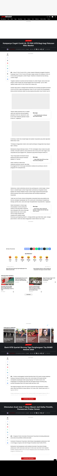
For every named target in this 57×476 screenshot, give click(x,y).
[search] (47, 17)
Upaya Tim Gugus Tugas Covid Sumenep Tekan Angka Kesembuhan (49, 279)
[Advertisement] (28, 8)
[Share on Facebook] (35, 49)
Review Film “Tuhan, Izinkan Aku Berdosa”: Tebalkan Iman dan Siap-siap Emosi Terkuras (40, 210)
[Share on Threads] (42, 49)
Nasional (3, 284)
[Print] (7, 79)
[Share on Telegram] (40, 49)
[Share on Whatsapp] (38, 49)
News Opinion (28, 40)
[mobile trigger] (55, 16)
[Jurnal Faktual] (6, 17)
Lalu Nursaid (12, 49)
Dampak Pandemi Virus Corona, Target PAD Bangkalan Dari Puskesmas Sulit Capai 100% (21, 279)
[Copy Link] (43, 49)
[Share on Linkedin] (7, 68)
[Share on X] (7, 60)
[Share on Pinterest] (36, 49)
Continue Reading (28, 398)
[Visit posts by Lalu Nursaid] (7, 49)
